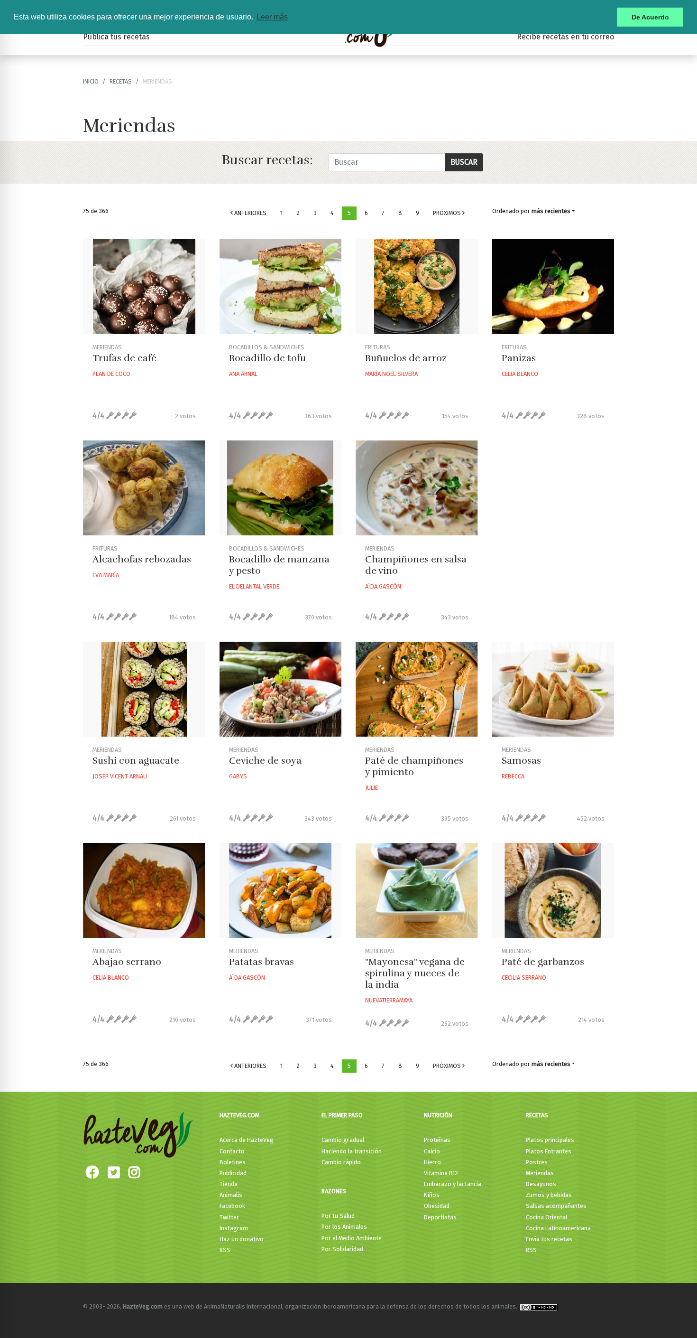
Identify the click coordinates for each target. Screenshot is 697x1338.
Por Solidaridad (342, 1249)
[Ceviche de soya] (281, 689)
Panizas (519, 358)
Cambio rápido (341, 1162)
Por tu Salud (338, 1215)
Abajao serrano (126, 962)
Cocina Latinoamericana (558, 1228)
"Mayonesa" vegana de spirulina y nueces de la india (415, 973)
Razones (333, 1191)
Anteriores (249, 212)
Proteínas (437, 1139)
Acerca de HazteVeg (247, 1139)
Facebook (232, 1205)
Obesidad (436, 1205)
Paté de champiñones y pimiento (414, 766)
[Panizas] (553, 286)
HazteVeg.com (239, 1115)
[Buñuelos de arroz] (417, 286)
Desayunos (541, 1184)
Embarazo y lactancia (452, 1184)
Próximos (447, 212)
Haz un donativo (242, 1239)
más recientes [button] (551, 211)
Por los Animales (344, 1226)
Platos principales (550, 1139)
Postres (537, 1162)
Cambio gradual (342, 1139)
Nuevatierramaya (389, 1000)
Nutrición (438, 1115)
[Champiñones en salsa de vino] (417, 487)
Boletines (233, 1162)
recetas (121, 81)
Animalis (231, 1194)
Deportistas (440, 1217)
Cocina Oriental (546, 1217)
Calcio (432, 1151)
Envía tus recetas (549, 1239)
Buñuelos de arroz (406, 358)
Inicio (91, 81)
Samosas (521, 761)
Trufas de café (124, 358)
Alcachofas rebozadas (141, 559)
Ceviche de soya (265, 761)
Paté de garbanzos (543, 962)
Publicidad (233, 1173)
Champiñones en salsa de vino (416, 565)
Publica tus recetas (116, 36)
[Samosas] (553, 689)
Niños (432, 1194)
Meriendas (540, 1173)
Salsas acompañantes (556, 1205)
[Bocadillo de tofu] (281, 286)
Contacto (232, 1151)
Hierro (432, 1162)
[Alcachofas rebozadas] (144, 487)
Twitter (229, 1217)
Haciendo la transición (351, 1151)
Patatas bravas (261, 962)
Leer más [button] (272, 17)
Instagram (234, 1228)
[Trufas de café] (144, 286)
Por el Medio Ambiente (351, 1238)
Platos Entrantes (548, 1151)
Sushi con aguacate (135, 761)
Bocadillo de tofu (267, 358)
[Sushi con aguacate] (144, 689)
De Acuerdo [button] (650, 17)
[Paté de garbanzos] (553, 890)
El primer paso (342, 1115)
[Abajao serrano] (144, 890)
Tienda (229, 1184)
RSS (225, 1250)
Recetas (537, 1115)
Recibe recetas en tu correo (565, 36)
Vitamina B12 (441, 1173)
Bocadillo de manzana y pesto (279, 565)
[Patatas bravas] (281, 890)
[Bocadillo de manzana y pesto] (281, 487)
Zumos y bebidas (549, 1194)
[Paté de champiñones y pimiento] (417, 689)
